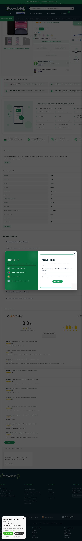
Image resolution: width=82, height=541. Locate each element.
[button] (13, 537)
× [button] (23, 518)
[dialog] (14, 527)
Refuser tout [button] (19, 533)
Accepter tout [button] (8, 533)
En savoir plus (16, 530)
